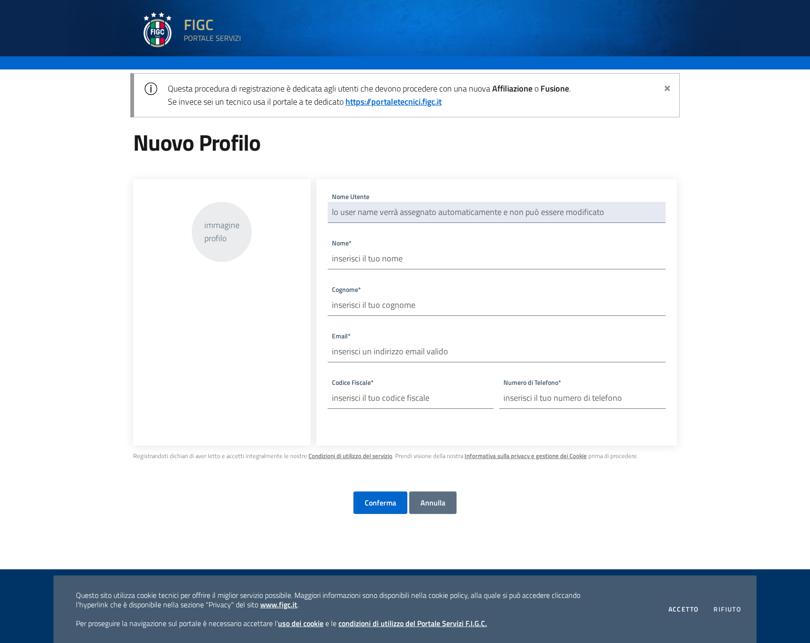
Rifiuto (727, 609)
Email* (341, 336)
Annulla (432, 502)
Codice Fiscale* (353, 382)
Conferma (380, 502)
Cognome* (346, 289)
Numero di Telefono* (532, 382)
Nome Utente (350, 196)
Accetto (683, 609)
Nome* (342, 243)
